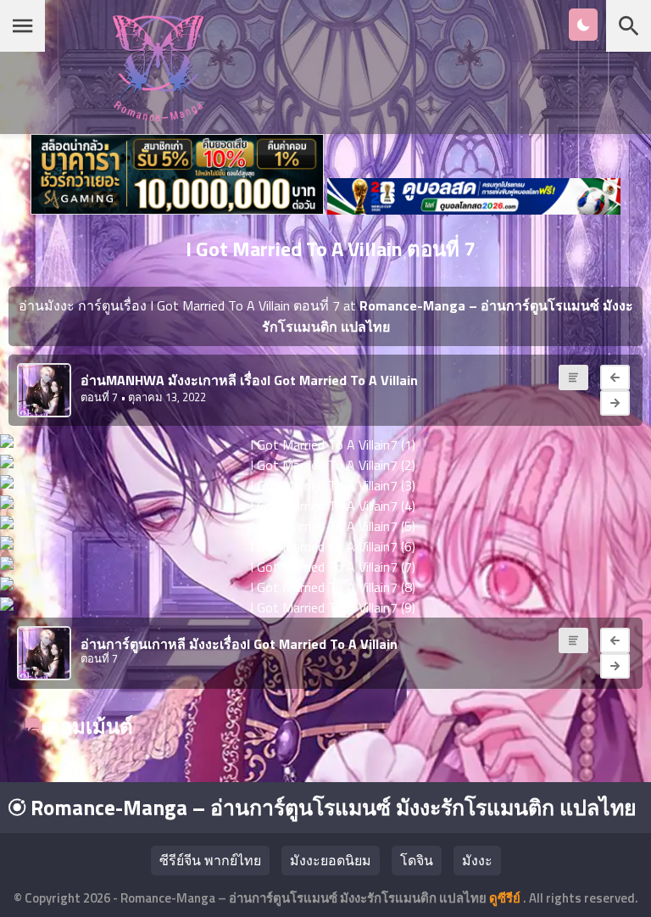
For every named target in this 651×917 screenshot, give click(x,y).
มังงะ (477, 860)
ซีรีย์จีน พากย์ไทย (210, 860)
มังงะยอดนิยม (330, 860)
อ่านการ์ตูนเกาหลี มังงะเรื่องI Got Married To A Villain (239, 644)
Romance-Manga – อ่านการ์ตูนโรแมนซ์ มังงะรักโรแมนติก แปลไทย (331, 807)
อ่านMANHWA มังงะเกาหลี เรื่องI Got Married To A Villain (249, 380)
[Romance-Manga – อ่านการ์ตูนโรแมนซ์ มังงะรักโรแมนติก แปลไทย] (158, 116)
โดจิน (416, 860)
